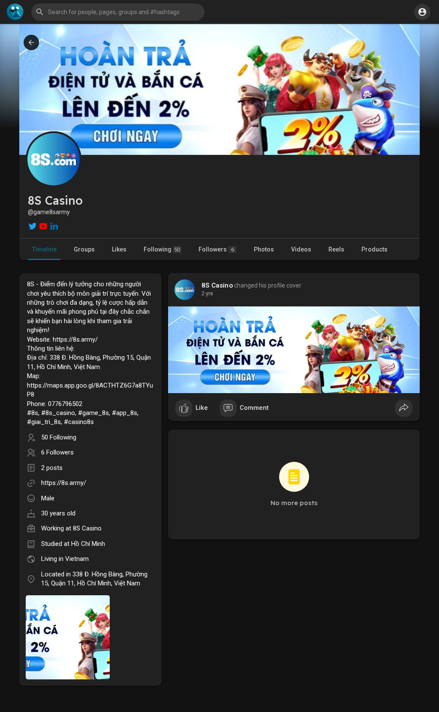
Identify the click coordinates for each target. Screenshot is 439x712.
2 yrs (207, 294)
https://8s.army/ (63, 483)
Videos (301, 249)
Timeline (44, 249)
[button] (422, 12)
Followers (216, 249)
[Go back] (31, 42)
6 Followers (57, 452)
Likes (119, 249)
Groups (84, 249)
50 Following (58, 437)
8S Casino (87, 528)
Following (162, 249)
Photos (264, 249)
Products (374, 249)
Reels (336, 249)
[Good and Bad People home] (15, 12)
